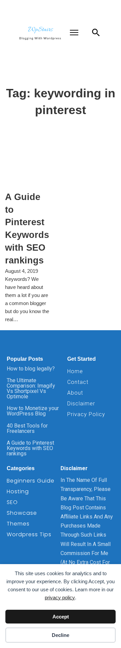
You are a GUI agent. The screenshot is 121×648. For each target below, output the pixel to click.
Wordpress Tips (29, 534)
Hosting (18, 491)
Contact (77, 382)
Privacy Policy (86, 414)
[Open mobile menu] (74, 32)
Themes (18, 524)
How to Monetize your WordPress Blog (33, 411)
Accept (60, 616)
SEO (12, 502)
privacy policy (60, 597)
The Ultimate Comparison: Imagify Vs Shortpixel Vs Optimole (31, 388)
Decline (60, 635)
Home (75, 371)
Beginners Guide (30, 481)
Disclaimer (81, 403)
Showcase (22, 513)
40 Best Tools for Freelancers (27, 428)
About (75, 393)
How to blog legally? (31, 368)
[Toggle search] (96, 32)
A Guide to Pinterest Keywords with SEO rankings (30, 448)
